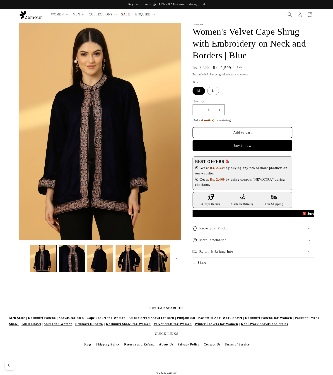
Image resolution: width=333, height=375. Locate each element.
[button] (59, 14)
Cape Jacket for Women (106, 318)
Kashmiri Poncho (42, 318)
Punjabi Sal (186, 318)
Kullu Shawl (31, 324)
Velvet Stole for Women (173, 324)
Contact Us (212, 344)
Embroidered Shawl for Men (151, 318)
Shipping (215, 74)
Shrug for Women (58, 324)
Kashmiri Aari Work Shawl (220, 318)
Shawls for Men (71, 318)
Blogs (88, 344)
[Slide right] (176, 258)
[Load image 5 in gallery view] (157, 258)
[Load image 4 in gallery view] (129, 258)
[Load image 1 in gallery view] (43, 258)
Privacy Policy (188, 344)
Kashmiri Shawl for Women (128, 324)
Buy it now (242, 145)
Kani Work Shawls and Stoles (264, 324)
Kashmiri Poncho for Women (268, 318)
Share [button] (202, 262)
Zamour (172, 372)
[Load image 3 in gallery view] (100, 258)
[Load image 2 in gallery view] (72, 258)
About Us (166, 344)
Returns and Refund (139, 344)
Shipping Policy (108, 344)
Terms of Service (237, 344)
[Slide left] (24, 258)
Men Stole (17, 318)
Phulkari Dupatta (89, 324)
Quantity (198, 101)
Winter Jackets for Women (216, 324)
